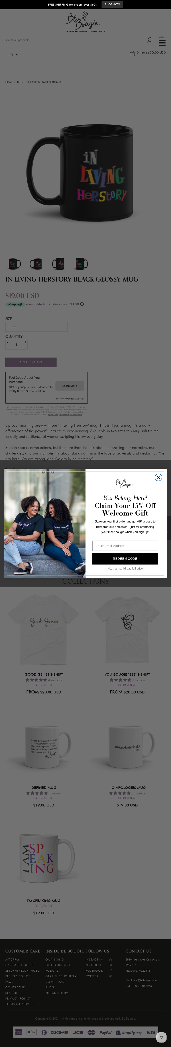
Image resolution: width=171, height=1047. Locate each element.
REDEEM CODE (125, 558)
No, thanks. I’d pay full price (125, 568)
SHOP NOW (112, 4)
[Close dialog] (158, 477)
